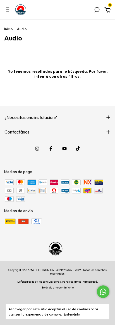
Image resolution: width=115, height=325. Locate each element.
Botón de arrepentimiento (58, 287)
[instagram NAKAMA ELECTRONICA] (37, 148)
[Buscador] (97, 10)
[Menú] (8, 10)
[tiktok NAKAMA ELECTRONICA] (78, 148)
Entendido (72, 314)
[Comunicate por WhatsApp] (103, 291)
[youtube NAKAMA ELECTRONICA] (64, 148)
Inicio (8, 28)
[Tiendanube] (57, 295)
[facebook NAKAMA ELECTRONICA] (51, 148)
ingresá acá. (90, 281)
